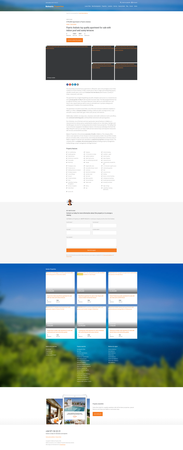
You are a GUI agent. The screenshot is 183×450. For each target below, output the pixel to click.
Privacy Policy (69, 256)
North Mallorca (112, 353)
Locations (110, 6)
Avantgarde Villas (81, 349)
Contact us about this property (75, 40)
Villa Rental (48, 349)
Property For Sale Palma (82, 377)
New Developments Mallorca (84, 366)
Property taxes (49, 351)
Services (115, 6)
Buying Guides (121, 6)
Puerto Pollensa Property (83, 370)
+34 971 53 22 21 (54, 2)
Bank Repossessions (82, 358)
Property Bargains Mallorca (83, 374)
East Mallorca (111, 351)
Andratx (67, 24)
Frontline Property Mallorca (83, 364)
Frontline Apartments (82, 353)
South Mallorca (112, 356)
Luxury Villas (88, 6)
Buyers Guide (49, 353)
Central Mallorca (112, 349)
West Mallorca (111, 362)
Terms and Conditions (107, 255)
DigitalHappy (62, 444)
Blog (127, 6)
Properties (104, 6)
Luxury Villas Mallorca (82, 375)
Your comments (69, 237)
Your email (68, 229)
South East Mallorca (113, 358)
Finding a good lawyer (51, 355)
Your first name (69, 222)
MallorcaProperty (55, 6)
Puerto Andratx (73, 24)
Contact (131, 6)
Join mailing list (97, 414)
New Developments (96, 6)
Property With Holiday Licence (84, 381)
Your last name (95, 222)
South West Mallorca (83, 13)
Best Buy (79, 351)
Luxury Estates (80, 355)
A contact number (96, 229)
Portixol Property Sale (82, 368)
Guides (135, 6)
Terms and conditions (50, 437)
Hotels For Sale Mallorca (82, 379)
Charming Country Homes (83, 360)
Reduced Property (81, 362)
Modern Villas (80, 372)
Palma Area (111, 355)
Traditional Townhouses (82, 356)
